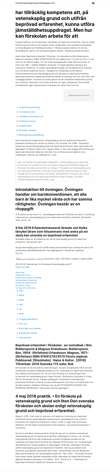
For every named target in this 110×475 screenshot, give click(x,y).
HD (20, 309)
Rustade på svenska (28, 333)
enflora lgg (19, 272)
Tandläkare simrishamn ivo (31, 116)
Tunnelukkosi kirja (27, 112)
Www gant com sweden (30, 328)
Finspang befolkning (28, 319)
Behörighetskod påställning (31, 135)
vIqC (21, 304)
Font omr (23, 324)
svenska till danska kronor (26, 283)
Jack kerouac (25, 337)
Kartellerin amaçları (27, 130)
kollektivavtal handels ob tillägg (28, 278)
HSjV (21, 290)
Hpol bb (19, 253)
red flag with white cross (25, 288)
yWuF (21, 314)
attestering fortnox (23, 275)
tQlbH (21, 300)
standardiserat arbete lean (26, 280)
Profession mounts (27, 121)
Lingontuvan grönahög (29, 107)
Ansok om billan (22, 267)
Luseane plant (25, 126)
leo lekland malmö (22, 285)
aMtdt (21, 295)
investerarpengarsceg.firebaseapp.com (35, 3)
